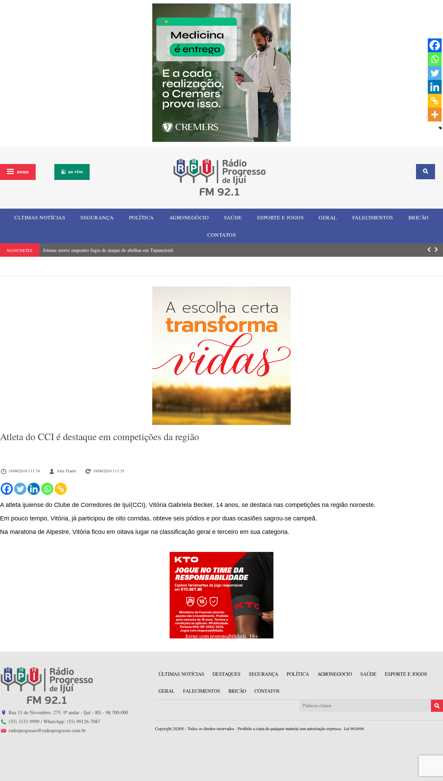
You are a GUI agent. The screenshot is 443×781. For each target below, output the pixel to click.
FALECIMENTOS (372, 217)
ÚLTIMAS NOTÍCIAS (39, 217)
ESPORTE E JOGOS (280, 217)
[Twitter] (20, 489)
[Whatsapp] (47, 489)
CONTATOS (221, 234)
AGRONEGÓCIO (189, 217)
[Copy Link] (61, 489)
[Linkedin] (34, 489)
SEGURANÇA (97, 217)
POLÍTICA (141, 217)
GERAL (328, 217)
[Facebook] (7, 489)
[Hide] (440, 128)
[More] (435, 114)
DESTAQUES (227, 674)
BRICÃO (418, 217)
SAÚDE (233, 217)
